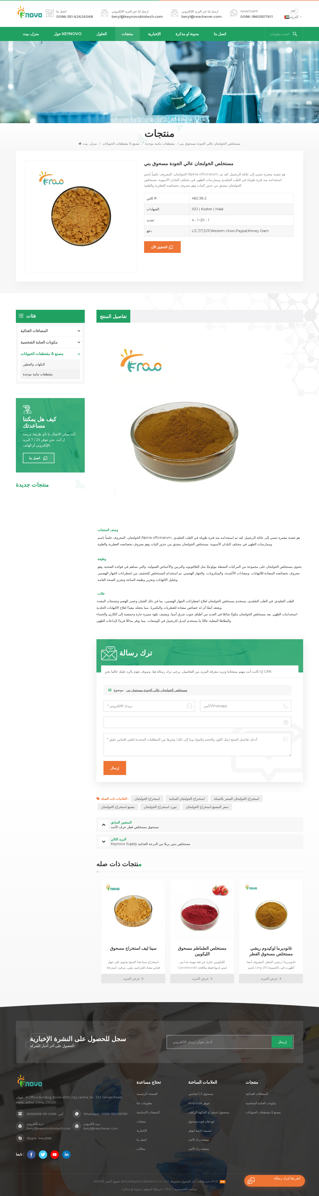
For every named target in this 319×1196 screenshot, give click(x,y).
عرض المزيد (129, 978)
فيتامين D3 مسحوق (200, 1094)
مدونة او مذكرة (187, 34)
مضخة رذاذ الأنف (198, 1139)
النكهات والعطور (34, 364)
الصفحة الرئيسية (147, 1094)
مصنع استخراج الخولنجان (118, 807)
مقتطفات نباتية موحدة (160, 143)
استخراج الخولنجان (147, 799)
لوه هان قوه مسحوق (201, 1121)
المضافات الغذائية (34, 331)
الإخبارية (154, 34)
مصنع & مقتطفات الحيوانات (121, 143)
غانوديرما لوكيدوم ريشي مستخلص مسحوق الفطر (269, 951)
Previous (88, 931)
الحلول (101, 34)
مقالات (141, 1149)
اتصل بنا (220, 34)
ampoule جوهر (199, 1103)
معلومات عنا (144, 1103)
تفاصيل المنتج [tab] (113, 316)
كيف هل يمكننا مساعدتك (39, 422)
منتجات (127, 34)
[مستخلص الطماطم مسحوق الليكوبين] (199, 911)
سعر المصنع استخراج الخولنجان (207, 807)
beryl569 (45, 1138)
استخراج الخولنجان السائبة (187, 799)
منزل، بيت (31, 34)
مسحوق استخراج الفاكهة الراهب (208, 1112)
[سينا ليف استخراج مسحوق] (130, 911)
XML (168, 1189)
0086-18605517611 (256, 16)
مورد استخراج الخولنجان (160, 807)
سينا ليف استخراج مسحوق (131, 948)
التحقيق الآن (159, 247)
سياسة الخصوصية (185, 1189)
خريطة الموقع (153, 1189)
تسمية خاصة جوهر (200, 1130)
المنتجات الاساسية (148, 1112)
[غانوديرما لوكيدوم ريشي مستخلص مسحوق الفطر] (268, 911)
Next (311, 931)
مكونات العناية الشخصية (39, 342)
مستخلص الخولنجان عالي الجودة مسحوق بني (156, 690)
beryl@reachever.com (201, 16)
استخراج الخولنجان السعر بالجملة (236, 799)
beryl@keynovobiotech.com (137, 16)
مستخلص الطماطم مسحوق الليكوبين (200, 951)
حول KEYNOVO (68, 34)
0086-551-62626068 (74, 16)
